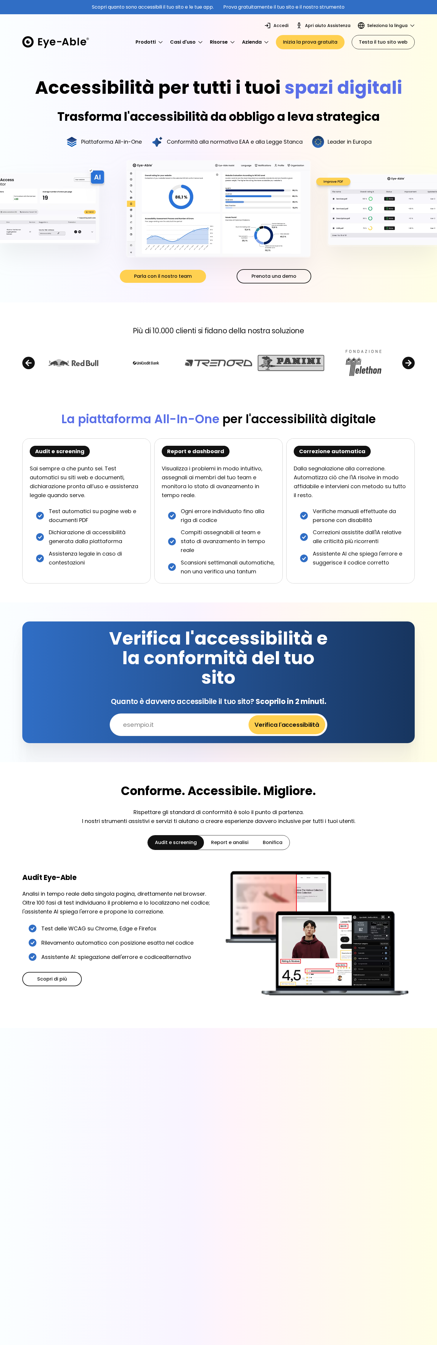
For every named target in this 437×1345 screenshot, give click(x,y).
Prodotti (146, 42)
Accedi (280, 25)
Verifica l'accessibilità (286, 725)
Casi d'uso (183, 42)
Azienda (252, 42)
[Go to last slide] (28, 363)
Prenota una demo (273, 276)
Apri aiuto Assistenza (327, 25)
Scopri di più (52, 979)
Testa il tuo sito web (383, 42)
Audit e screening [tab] (176, 842)
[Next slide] (408, 363)
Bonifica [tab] (272, 842)
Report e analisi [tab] (230, 842)
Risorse (219, 42)
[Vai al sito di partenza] (55, 42)
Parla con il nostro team (163, 276)
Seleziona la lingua (387, 25)
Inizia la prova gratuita (310, 42)
